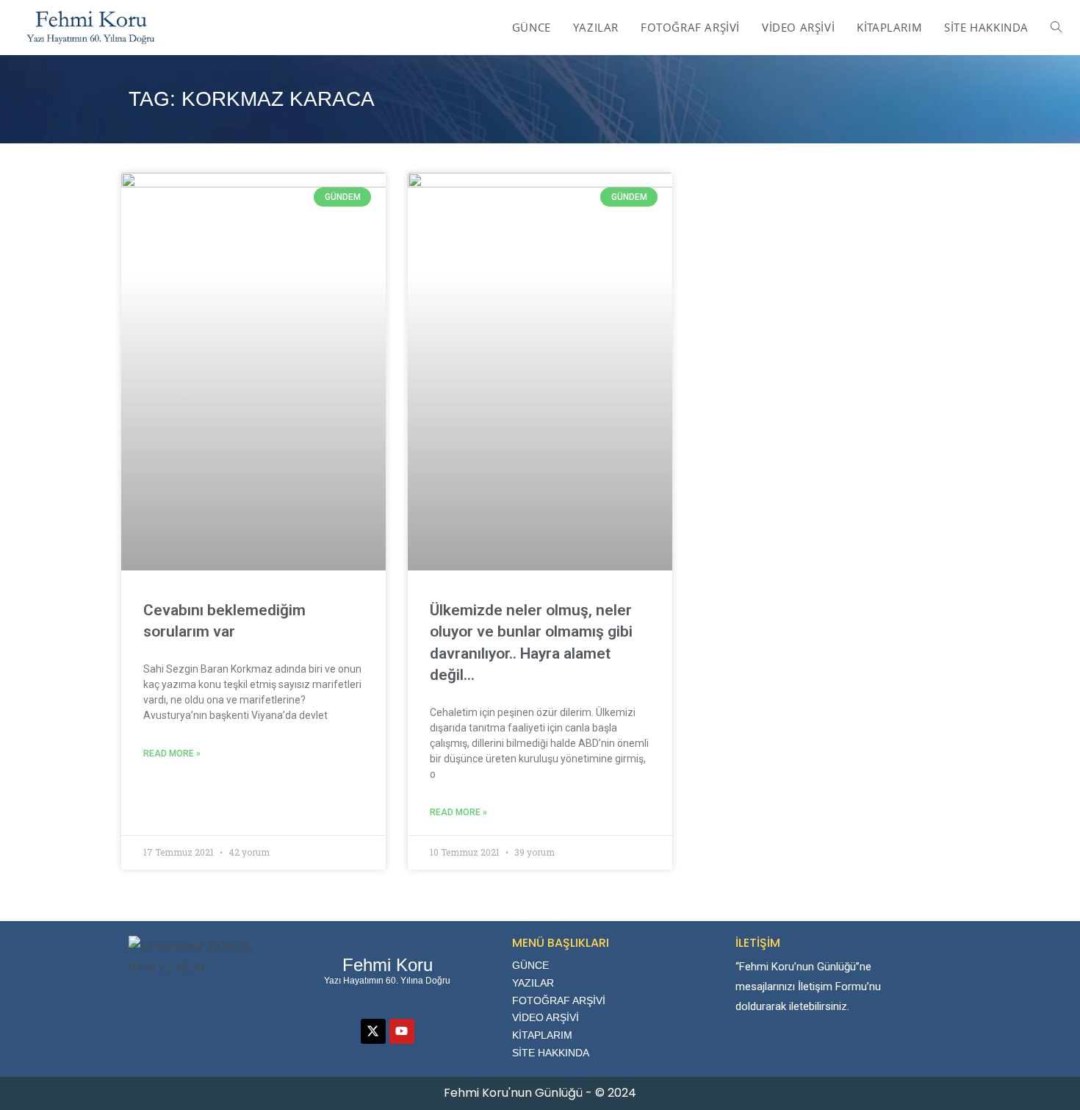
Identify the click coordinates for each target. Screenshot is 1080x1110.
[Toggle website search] (1056, 27)
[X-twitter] (373, 1031)
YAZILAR (533, 983)
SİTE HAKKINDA (550, 1053)
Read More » (172, 753)
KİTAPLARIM (542, 1035)
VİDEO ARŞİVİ (545, 1017)
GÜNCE (530, 965)
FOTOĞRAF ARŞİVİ (558, 1000)
